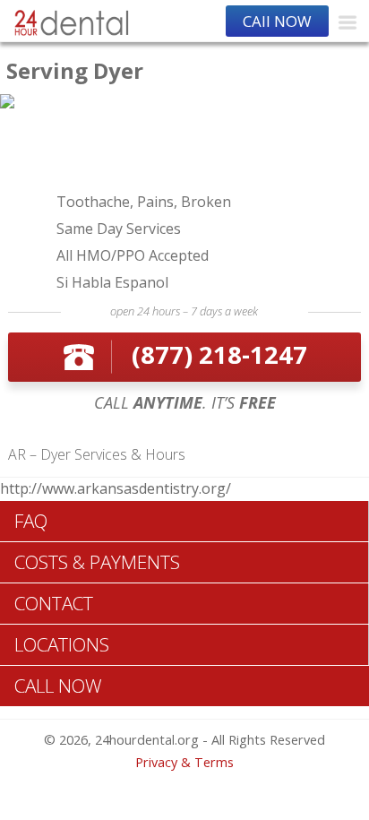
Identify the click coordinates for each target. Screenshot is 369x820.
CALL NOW (58, 685)
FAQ (30, 520)
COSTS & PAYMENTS (97, 561)
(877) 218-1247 (219, 354)
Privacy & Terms (184, 762)
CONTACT (53, 603)
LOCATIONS (61, 644)
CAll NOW (277, 21)
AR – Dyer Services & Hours (96, 454)
